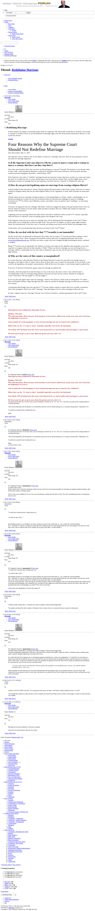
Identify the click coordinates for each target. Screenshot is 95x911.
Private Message (13, 102)
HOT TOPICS (8, 52)
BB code (7, 882)
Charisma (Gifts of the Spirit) (16, 841)
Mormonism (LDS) (13, 775)
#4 (19, 420)
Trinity (10, 860)
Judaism (10, 828)
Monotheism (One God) (15, 851)
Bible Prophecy (12, 835)
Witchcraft (11, 797)
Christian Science (13, 770)
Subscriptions (8, 745)
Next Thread (16, 865)
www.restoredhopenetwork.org (18, 240)
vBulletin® (11, 907)
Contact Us (7, 898)
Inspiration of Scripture (15, 850)
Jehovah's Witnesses (14, 773)
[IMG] (6, 885)
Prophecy (11, 855)
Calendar (10, 27)
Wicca (10, 795)
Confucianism (12, 823)
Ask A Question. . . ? (14, 762)
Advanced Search (9, 46)
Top (22, 737)
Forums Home (8, 750)
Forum (6, 22)
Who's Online (8, 747)
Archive (6, 901)
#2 (19, 299)
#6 (19, 502)
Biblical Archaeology (14, 838)
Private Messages (9, 744)
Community (11, 29)
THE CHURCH (9, 830)
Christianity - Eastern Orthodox (17, 820)
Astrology (11, 783)
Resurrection (12, 856)
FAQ (9, 25)
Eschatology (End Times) (15, 843)
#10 (19, 680)
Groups (14, 30)
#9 (19, 614)
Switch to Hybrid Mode (15, 91)
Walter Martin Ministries (11, 899)
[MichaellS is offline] (18, 112)
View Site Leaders (17, 39)
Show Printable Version (15, 78)
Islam (9, 827)
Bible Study (11, 837)
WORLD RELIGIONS (11, 813)
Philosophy (11, 810)
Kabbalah (11, 787)
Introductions (12, 758)
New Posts (11, 24)
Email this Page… (13, 80)
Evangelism (11, 845)
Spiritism (10, 793)
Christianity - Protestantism (16, 822)
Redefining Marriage (25, 69)
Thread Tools (7, 74)
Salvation (11, 858)
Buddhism (11, 817)
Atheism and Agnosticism (15, 802)
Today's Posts (16, 37)
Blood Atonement (13, 840)
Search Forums (8, 749)
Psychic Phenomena (14, 790)
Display (6, 85)
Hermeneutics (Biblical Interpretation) (19, 848)
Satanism (10, 792)
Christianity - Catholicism (15, 818)
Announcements (13, 760)
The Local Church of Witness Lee (18, 812)
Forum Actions (12, 32)
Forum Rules (12, 755)
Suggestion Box (13, 763)
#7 (19, 534)
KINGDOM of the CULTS (12, 767)
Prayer (10, 853)
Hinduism (11, 825)
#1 (19, 96)
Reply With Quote (10, 296)
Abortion (10, 800)
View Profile (12, 99)
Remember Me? (11, 16)
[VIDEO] (7, 886)
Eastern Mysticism (13, 785)
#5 (19, 451)
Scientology (11, 780)
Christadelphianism (13, 768)
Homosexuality (8, 54)
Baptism (10, 833)
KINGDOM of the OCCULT (13, 782)
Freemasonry (12, 772)
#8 (19, 594)
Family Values (12, 805)
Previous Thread (7, 865)
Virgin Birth (11, 861)
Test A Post (11, 765)
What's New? (8, 20)
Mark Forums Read (17, 34)
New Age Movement (14, 777)
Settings (6, 742)
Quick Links (11, 35)
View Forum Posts (13, 101)
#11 (19, 702)
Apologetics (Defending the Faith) (18, 832)
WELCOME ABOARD (11, 754)
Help (5, 10)
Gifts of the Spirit (13, 846)
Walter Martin (12, 757)
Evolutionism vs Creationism (16, 803)
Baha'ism (11, 815)
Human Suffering (13, 808)
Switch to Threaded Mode (15, 93)
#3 (19, 340)
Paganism (11, 788)
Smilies (6, 883)
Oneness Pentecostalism (15, 778)
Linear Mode (12, 89)
